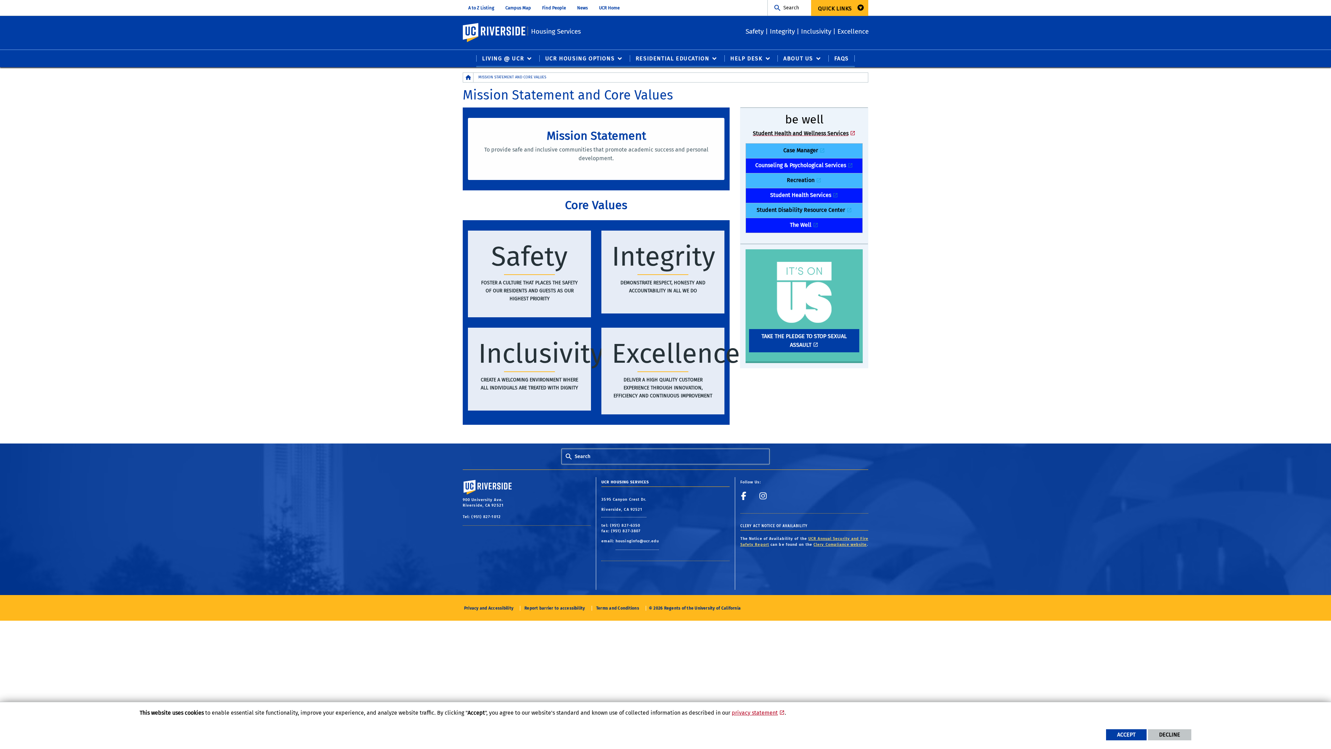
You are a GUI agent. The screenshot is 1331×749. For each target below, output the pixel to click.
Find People (554, 7)
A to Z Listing (481, 7)
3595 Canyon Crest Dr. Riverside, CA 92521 (623, 504)
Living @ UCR (503, 58)
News (582, 7)
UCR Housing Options (580, 58)
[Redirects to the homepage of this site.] (468, 77)
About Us (798, 58)
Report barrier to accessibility (554, 608)
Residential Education (673, 58)
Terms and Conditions (617, 608)
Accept (1126, 734)
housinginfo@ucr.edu (637, 541)
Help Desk (746, 58)
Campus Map (518, 7)
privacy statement (755, 712)
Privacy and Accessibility (488, 608)
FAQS (841, 58)
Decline (1169, 734)
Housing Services (556, 31)
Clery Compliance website (840, 544)
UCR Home (609, 7)
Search (791, 8)
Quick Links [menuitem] (835, 8)
